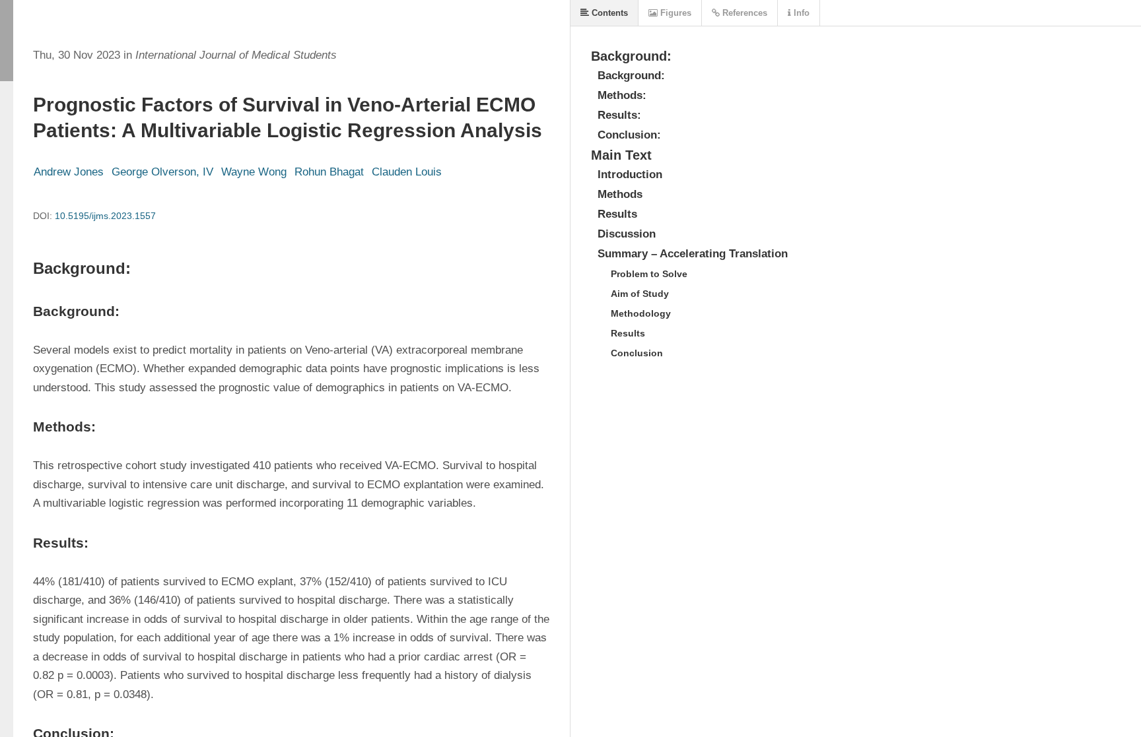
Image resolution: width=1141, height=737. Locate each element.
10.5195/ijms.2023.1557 (105, 215)
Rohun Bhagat (329, 172)
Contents (608, 13)
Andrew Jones (69, 172)
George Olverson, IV (162, 172)
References (743, 13)
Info (800, 13)
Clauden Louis (407, 172)
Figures (674, 13)
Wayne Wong (254, 172)
